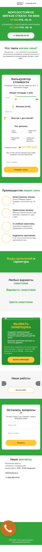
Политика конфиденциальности (21, 542)
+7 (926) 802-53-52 (30, 3)
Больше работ (21, 390)
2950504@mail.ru (11, 473)
